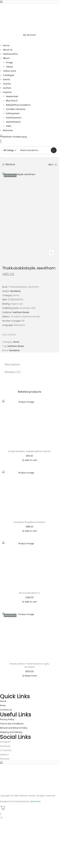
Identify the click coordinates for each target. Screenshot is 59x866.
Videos (9, 66)
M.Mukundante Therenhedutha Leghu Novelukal (29, 665)
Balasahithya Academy (18, 104)
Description (12, 364)
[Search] (54, 150)
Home (6, 45)
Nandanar (15, 291)
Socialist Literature (15, 109)
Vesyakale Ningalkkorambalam (29, 522)
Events (6, 79)
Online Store (9, 70)
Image (9, 62)
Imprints (7, 92)
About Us (7, 49)
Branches (8, 130)
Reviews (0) (13, 372)
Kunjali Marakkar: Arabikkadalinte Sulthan (29, 451)
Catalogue (8, 75)
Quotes (7, 83)
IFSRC (9, 126)
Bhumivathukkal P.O (29, 592)
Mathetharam (13, 121)
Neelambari (12, 96)
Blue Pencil (11, 100)
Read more (31, 675)
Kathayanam (13, 113)
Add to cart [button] (31, 460)
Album (6, 58)
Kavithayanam (13, 117)
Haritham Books (21, 312)
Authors (7, 87)
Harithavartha (10, 53)
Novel (16, 341)
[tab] (29, 364)
